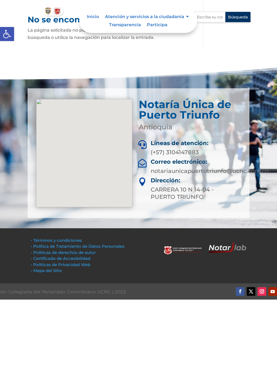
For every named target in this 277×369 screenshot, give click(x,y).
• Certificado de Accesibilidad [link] (60, 258)
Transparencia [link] (125, 25)
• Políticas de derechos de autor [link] (63, 252)
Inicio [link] (93, 17)
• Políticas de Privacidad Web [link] (60, 264)
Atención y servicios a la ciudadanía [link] (144, 17)
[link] (7, 34)
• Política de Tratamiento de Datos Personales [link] (77, 246)
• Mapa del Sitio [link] (47, 270)
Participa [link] (157, 25)
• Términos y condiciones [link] (56, 240)
